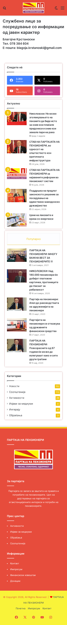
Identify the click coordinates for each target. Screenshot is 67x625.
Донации (15, 580)
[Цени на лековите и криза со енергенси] (17, 220)
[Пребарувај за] (4, 9)
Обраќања (15, 415)
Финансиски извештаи (23, 575)
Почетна (20, 608)
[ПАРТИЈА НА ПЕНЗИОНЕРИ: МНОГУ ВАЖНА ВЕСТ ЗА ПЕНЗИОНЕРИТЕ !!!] (17, 255)
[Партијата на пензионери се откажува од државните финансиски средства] (17, 324)
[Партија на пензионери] (33, 7)
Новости (14, 386)
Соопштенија (17, 391)
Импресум (16, 569)
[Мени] (62, 9)
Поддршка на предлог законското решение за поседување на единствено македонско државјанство (44, 198)
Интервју (14, 409)
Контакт (14, 563)
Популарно (33, 239)
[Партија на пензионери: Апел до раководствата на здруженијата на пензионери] (17, 304)
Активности (16, 397)
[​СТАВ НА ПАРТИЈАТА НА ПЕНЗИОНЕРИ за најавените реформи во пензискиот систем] (17, 173)
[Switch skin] (56, 9)
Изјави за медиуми (21, 403)
